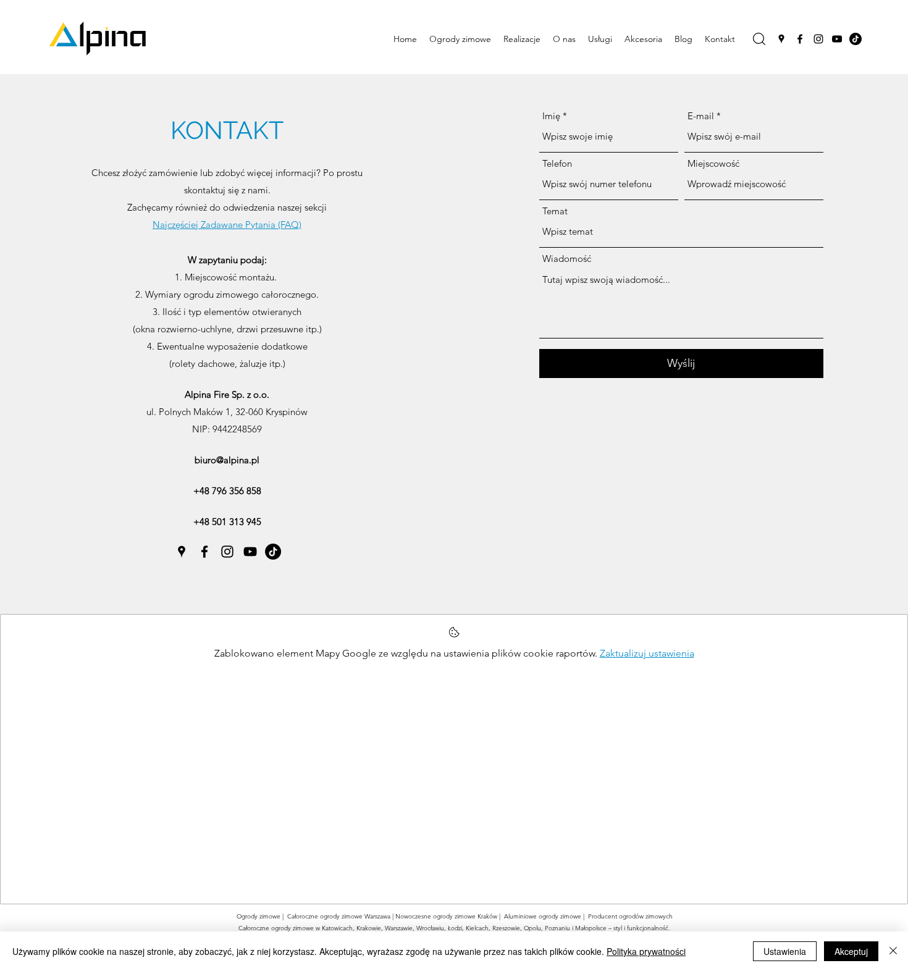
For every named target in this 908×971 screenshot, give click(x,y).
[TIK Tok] (855, 39)
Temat (555, 211)
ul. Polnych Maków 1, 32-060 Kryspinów (227, 412)
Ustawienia (784, 951)
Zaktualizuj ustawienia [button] (647, 653)
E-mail (700, 115)
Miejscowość (713, 163)
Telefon (557, 163)
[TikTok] (273, 552)
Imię (551, 115)
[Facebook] (800, 39)
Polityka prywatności (646, 951)
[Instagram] (818, 39)
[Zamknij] (893, 951)
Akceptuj (851, 951)
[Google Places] (781, 39)
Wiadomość (566, 258)
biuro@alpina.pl (227, 460)
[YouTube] (837, 39)
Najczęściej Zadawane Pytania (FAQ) (227, 224)
